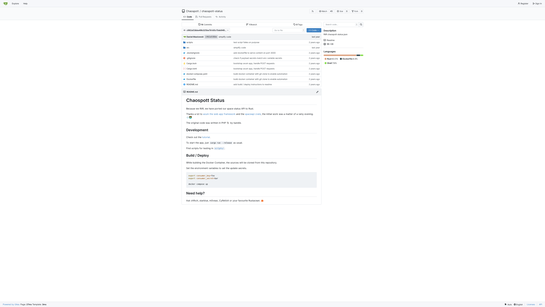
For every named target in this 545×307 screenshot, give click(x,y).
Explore (15, 3)
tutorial (206, 137)
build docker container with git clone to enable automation (260, 74)
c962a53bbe (211, 37)
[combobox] (289, 30)
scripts (189, 42)
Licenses (531, 304)
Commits (206, 24)
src (187, 47)
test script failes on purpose (246, 42)
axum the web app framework (219, 114)
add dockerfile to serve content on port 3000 (254, 53)
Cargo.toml (191, 68)
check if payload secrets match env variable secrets (257, 58)
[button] (323, 11)
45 (331, 11)
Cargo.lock (191, 63)
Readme (331, 40)
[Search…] (361, 24)
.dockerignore (192, 53)
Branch (253, 24)
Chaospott (192, 11)
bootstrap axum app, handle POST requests (253, 63)
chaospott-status (212, 11)
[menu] (508, 304)
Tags (299, 24)
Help (25, 3)
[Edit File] (317, 92)
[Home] (5, 3)
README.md (192, 84)
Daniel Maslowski (195, 37)
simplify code (225, 37)
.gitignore (190, 58)
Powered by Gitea (11, 304)
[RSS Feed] (312, 11)
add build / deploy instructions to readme (252, 84)
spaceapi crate (253, 114)
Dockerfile (191, 79)
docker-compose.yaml (196, 74)
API (540, 304)
